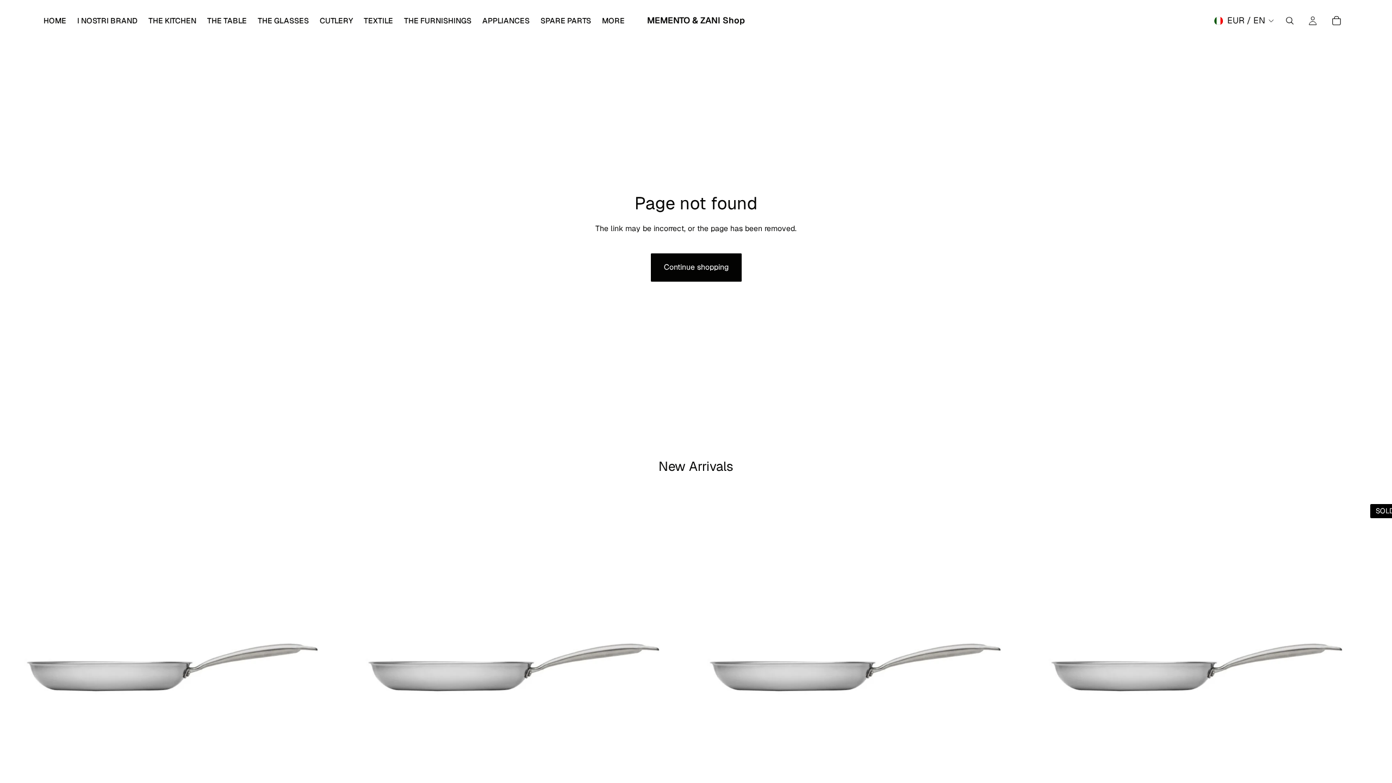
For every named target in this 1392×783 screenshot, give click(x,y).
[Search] (1290, 21)
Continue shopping (696, 267)
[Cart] (1336, 21)
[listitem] (613, 20)
